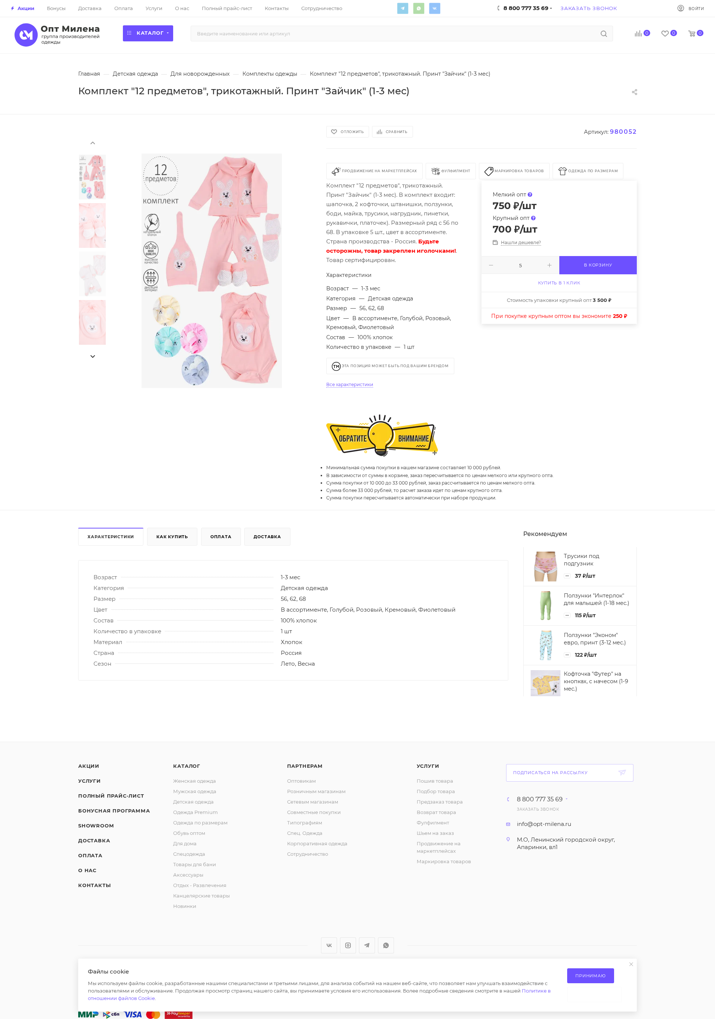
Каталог (186, 766)
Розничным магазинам (316, 791)
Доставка (267, 536)
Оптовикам (301, 781)
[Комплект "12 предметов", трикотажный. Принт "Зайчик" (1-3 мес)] (212, 271)
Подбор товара (436, 791)
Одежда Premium (195, 812)
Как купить (172, 536)
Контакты (94, 885)
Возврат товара (436, 812)
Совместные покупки (314, 812)
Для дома (185, 843)
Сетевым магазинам (312, 802)
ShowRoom (96, 826)
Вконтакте (434, 8)
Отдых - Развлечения (199, 885)
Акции (88, 766)
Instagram (348, 945)
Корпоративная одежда (317, 843)
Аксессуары (188, 875)
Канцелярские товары (201, 896)
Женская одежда (194, 781)
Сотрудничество (307, 854)
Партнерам (305, 766)
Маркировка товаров (444, 861)
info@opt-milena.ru (544, 823)
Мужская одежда (194, 791)
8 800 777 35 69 (540, 799)
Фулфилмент (433, 823)
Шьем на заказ (435, 833)
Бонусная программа (114, 811)
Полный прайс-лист (111, 796)
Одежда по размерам (200, 823)
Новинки (184, 906)
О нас (87, 870)
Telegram (402, 8)
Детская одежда (193, 802)
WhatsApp (418, 8)
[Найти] (604, 33)
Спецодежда (189, 854)
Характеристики (111, 536)
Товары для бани (194, 864)
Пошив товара (435, 781)
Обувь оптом (189, 833)
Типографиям (304, 823)
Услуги (89, 781)
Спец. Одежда (304, 833)
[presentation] (92, 142)
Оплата (221, 536)
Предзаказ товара (440, 802)
